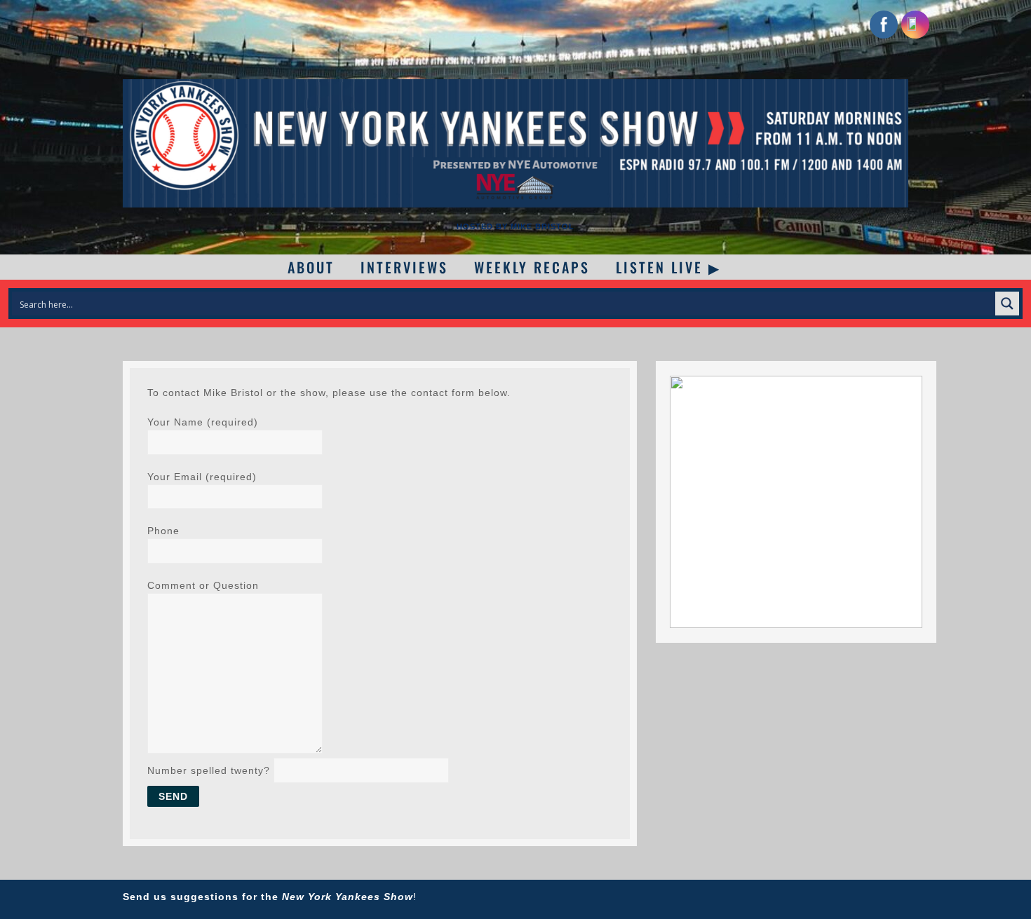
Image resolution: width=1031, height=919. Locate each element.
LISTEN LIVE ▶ (668, 267)
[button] (796, 502)
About (311, 267)
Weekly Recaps (532, 267)
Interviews (404, 267)
